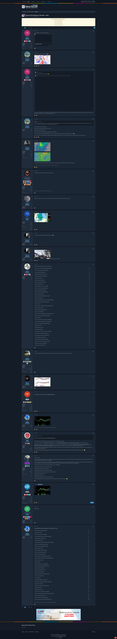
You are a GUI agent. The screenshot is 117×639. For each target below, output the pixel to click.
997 (29, 27)
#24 (93, 119)
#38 (93, 484)
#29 (93, 233)
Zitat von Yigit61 (38, 121)
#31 (93, 264)
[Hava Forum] (58, 6)
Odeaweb (60, 637)
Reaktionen (23, 62)
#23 (93, 69)
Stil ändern (93, 631)
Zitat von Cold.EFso (39, 72)
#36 (93, 433)
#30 (93, 248)
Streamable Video (38, 44)
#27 (93, 196)
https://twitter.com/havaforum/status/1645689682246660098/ (44, 394)
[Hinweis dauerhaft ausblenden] (93, 19)
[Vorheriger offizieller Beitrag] (91, 502)
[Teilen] (94, 27)
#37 (93, 455)
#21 (93, 30)
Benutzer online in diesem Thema (28, 625)
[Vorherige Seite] (22, 27)
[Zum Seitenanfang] (116, 638)
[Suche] (93, 1)
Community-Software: (58, 636)
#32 (93, 351)
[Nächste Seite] (31, 27)
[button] (84, 1)
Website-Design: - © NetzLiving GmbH (58, 634)
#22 (93, 52)
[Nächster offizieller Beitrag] (93, 502)
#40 (93, 526)
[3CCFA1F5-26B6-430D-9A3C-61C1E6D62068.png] (52, 92)
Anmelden (89, 1)
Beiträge (23, 45)
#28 (93, 211)
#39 (93, 506)
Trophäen (23, 44)
